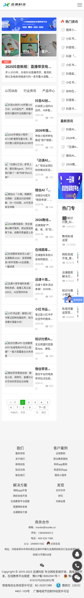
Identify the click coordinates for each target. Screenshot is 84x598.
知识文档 (20, 469)
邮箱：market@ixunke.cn (42, 527)
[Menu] (79, 4)
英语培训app (60, 469)
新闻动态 (20, 464)
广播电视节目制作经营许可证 (51, 591)
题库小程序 (60, 475)
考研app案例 (60, 464)
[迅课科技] (77, 554)
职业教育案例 (61, 459)
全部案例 (60, 453)
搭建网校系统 (20, 506)
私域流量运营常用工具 (67, 312)
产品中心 (48, 91)
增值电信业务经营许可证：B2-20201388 (27, 585)
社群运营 (60, 501)
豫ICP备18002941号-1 (46, 576)
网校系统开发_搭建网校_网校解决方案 (68, 260)
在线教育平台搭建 (20, 501)
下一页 (42, 407)
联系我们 (20, 475)
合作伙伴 (60, 490)
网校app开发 (20, 490)
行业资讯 (30, 91)
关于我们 (20, 459)
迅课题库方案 (20, 512)
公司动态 (11, 91)
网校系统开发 (20, 496)
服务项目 (20, 453)
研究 (60, 496)
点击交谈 (55, 543)
